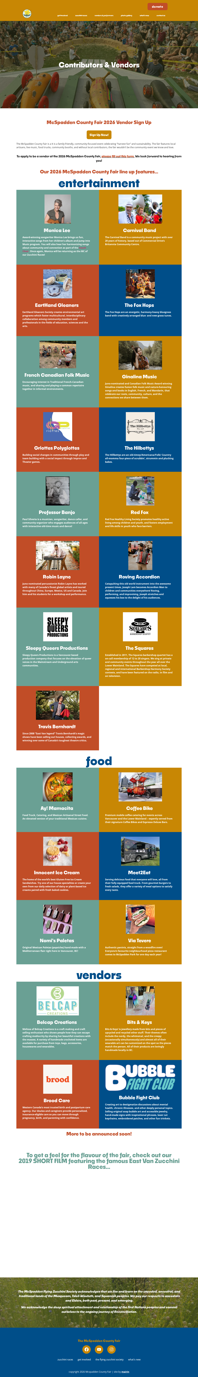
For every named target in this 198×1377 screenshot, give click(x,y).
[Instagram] (111, 1349)
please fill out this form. (118, 156)
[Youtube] (99, 1349)
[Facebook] (86, 1349)
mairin (125, 1371)
